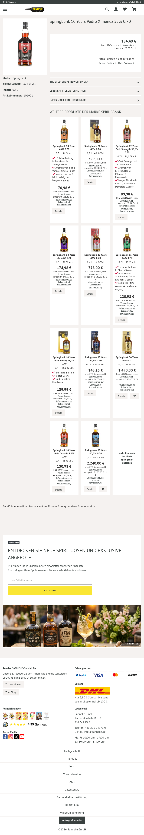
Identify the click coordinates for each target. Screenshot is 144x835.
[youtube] (21, 738)
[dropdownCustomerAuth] (116, 9)
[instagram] (10, 738)
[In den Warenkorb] (134, 396)
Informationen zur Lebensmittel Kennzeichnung (64, 202)
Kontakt (72, 758)
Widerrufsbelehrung (72, 812)
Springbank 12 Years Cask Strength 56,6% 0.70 (127, 149)
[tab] (95, 82)
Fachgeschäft (72, 751)
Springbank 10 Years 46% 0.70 (64, 147)
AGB (72, 782)
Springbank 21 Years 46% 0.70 (95, 147)
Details (58, 211)
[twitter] (16, 738)
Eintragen (50, 590)
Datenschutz (72, 789)
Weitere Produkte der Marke (116, 63)
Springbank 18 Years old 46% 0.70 (64, 256)
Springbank (20, 78)
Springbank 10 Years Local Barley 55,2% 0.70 (64, 360)
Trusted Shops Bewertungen (69, 81)
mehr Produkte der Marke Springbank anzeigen (127, 458)
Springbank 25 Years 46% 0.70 (95, 256)
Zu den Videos (13, 684)
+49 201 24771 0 (95, 727)
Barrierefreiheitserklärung (72, 797)
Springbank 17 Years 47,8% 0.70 (96, 359)
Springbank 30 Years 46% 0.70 (127, 359)
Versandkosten (129, 45)
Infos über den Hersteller (68, 100)
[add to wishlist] (125, 9)
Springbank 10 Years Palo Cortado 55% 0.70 (64, 453)
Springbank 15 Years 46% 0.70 (127, 256)
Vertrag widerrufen (72, 820)
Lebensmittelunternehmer (68, 90)
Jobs (72, 766)
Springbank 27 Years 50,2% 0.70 (96, 452)
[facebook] (5, 738)
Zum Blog (10, 692)
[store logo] (33, 9)
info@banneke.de (95, 731)
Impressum (72, 805)
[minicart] (134, 9)
